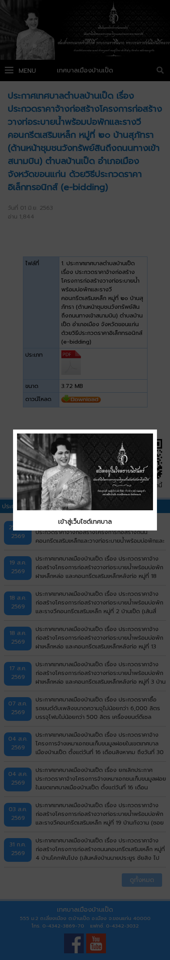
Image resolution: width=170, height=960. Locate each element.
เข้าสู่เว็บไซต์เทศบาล (85, 522)
